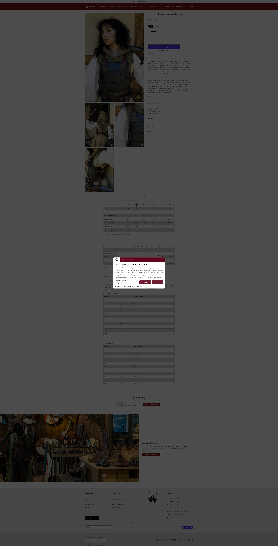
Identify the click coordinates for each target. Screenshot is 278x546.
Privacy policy (118, 280)
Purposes (119, 283)
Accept (157, 282)
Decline (145, 282)
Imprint (124, 280)
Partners (126, 283)
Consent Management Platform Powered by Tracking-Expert (129, 286)
